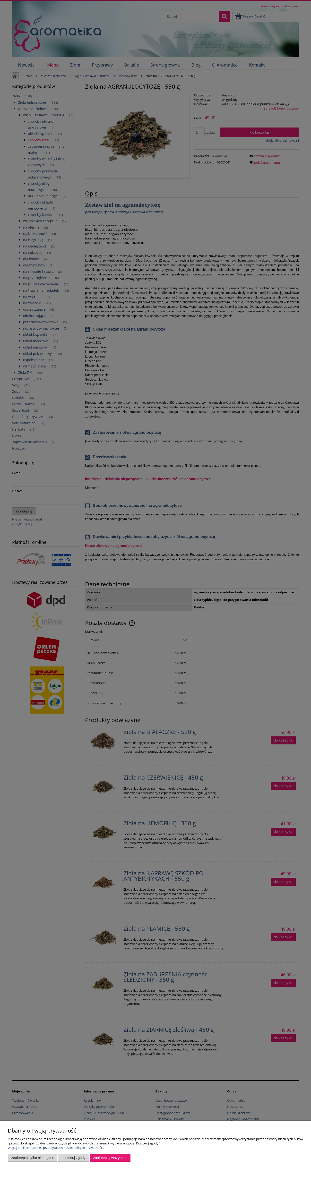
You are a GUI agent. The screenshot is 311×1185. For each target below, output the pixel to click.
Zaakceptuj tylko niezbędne (32, 1158)
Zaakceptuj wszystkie (110, 1158)
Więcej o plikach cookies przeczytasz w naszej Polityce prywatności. (56, 1147)
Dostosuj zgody (73, 1158)
